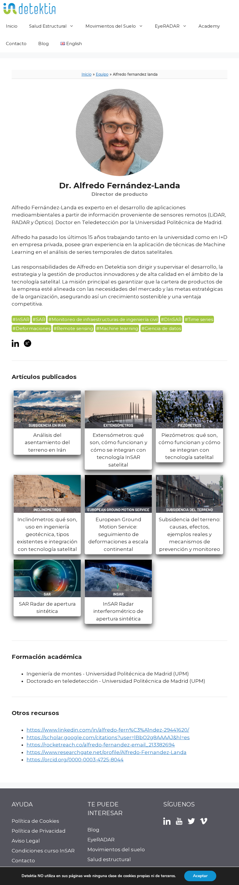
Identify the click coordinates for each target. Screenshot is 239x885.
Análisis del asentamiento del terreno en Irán (47, 442)
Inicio (11, 26)
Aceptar (200, 876)
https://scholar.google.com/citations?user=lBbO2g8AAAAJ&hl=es (108, 737)
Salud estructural (109, 859)
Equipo (102, 74)
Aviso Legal (26, 841)
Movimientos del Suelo (110, 26)
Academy (209, 26)
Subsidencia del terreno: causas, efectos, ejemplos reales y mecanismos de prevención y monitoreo (189, 534)
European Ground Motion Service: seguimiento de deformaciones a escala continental (118, 534)
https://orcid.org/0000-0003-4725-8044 (75, 759)
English (73, 43)
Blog (43, 43)
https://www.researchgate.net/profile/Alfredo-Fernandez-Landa (107, 752)
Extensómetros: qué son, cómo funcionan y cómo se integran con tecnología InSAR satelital (118, 450)
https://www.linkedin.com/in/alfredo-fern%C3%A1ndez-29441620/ (108, 730)
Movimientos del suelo (116, 849)
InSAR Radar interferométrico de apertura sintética (118, 611)
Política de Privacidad (39, 831)
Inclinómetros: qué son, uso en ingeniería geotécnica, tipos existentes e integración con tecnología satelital (47, 534)
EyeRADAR (167, 26)
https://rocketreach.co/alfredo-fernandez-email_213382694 (101, 745)
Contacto (16, 43)
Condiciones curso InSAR (43, 851)
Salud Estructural (47, 26)
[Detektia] (29, 8)
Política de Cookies (35, 821)
